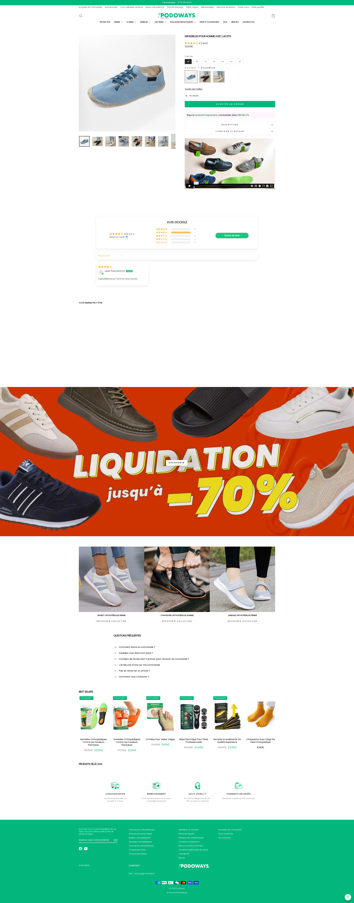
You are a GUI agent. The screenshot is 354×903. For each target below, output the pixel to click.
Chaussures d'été (137, 850)
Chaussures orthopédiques (142, 829)
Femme (117, 22)
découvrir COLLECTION (111, 621)
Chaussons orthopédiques (141, 845)
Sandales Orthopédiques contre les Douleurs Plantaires (127, 742)
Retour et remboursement (191, 845)
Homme (130, 22)
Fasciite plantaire (175, 7)
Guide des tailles (193, 89)
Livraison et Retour (230, 131)
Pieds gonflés (258, 7)
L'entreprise (184, 854)
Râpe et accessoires (209, 22)
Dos (225, 22)
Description (230, 125)
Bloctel (182, 858)
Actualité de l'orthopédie (90, 7)
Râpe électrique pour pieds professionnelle (193, 741)
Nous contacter (225, 833)
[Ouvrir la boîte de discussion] (348, 897)
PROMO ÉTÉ (105, 22)
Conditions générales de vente (193, 850)
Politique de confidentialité (191, 837)
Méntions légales (186, 833)
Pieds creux (243, 7)
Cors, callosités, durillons (131, 7)
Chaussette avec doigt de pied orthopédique (260, 741)
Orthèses (159, 22)
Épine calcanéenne (155, 7)
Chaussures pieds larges (140, 833)
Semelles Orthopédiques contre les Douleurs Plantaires (93, 742)
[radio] (188, 61)
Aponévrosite (111, 7)
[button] (192, 43)
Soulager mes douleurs (182, 22)
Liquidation (248, 22)
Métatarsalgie (207, 7)
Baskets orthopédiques (139, 837)
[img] (105, 266)
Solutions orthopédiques (177, 892)
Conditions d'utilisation (189, 841)
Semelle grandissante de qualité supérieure (227, 741)
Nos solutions (224, 837)
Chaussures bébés (138, 854)
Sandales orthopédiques (140, 841)
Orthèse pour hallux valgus (160, 739)
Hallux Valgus (192, 7)
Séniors (235, 22)
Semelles (144, 22)
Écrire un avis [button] (232, 235)
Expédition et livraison (189, 829)
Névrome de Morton (226, 7)
